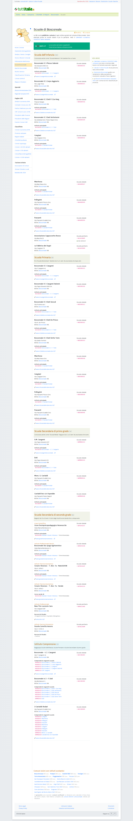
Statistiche (104, 1)
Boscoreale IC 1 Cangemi (49, 666)
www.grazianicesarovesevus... (45, 559)
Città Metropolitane (21, 140)
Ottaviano (40, 787)
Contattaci (111, 808)
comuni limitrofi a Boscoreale (73, 797)
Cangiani (44, 716)
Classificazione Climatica (22, 75)
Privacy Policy (23, 808)
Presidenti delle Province (22, 115)
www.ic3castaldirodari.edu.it (44, 148)
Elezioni (98, 1)
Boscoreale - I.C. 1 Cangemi (50, 73)
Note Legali (22, 806)
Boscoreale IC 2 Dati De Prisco (51, 694)
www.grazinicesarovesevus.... (44, 538)
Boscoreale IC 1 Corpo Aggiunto (51, 664)
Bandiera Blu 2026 (82, 1)
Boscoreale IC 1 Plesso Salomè (51, 662)
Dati (43, 698)
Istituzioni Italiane (66, 806)
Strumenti (111, 806)
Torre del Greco (42, 789)
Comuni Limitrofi (20, 78)
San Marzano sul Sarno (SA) (68, 781)
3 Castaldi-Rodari (47, 145)
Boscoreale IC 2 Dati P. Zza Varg (51, 688)
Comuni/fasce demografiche (23, 154)
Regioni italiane (19, 137)
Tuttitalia (17, 1)
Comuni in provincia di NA (22, 130)
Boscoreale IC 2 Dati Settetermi (51, 690)
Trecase (74, 776)
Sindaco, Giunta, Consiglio (22, 54)
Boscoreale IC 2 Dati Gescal (50, 692)
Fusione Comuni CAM (21, 122)
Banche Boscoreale (21, 68)
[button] (111, 813)
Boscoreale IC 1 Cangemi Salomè (52, 668)
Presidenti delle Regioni (22, 119)
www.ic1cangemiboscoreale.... (45, 76)
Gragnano (57, 789)
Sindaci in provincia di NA (22, 101)
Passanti (44, 722)
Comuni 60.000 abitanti (22, 147)
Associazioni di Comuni (22, 166)
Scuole (110, 1)
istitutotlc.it (39, 619)
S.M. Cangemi (46, 670)
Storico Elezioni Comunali (22, 58)
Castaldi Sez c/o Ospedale (50, 734)
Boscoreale (55, 15)
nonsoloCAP (24, 1)
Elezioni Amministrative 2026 (23, 90)
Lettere (74, 787)
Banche (115, 1)
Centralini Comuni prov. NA (23, 105)
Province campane (20, 133)
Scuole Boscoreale (20, 65)
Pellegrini (44, 720)
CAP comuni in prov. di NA (22, 112)
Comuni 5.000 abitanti (22, 157)
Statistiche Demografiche (23, 51)
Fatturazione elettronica (22, 61)
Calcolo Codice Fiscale (35, 1)
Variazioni (92, 1)
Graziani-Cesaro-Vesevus (49, 535)
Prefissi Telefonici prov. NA (23, 108)
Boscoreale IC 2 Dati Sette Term (52, 696)
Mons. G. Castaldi (47, 732)
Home (18, 15)
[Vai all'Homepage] (25, 9)
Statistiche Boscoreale (101, 72)
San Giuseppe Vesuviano (45, 779)
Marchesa (45, 718)
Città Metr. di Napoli (42, 15)
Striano (72, 784)
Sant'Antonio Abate (43, 784)
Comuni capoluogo (20, 143)
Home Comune (19, 47)
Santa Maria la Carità (66, 779)
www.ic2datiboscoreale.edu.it (45, 112)
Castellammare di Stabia (44, 781)
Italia (23, 15)
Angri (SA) (60, 784)
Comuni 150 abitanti (21, 150)
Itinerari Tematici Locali (22, 169)
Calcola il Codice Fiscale (101, 68)
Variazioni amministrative (66, 808)
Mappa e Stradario (20, 82)
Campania (30, 15)
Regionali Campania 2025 (22, 94)
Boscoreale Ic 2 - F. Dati (49, 109)
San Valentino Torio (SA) (58, 787)
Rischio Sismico (19, 71)
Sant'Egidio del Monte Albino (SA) (47, 792)
